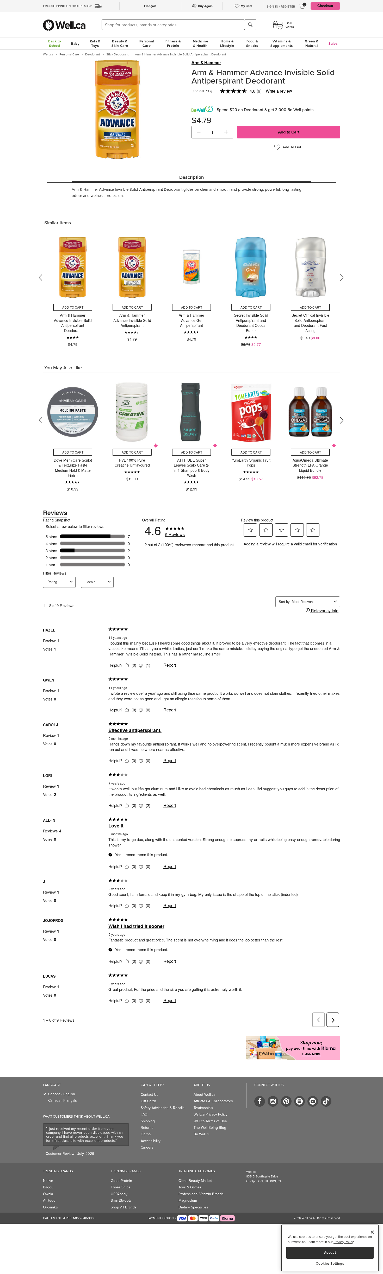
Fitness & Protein (173, 43)
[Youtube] (312, 1101)
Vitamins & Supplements (281, 43)
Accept (330, 1252)
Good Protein (121, 1180)
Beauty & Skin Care (120, 43)
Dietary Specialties (193, 1207)
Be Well (201, 1134)
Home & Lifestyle (227, 43)
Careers (147, 1147)
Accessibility (150, 1141)
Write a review (279, 91)
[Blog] (299, 1101)
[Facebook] (259, 1101)
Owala (48, 1194)
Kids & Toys (95, 43)
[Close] (372, 1232)
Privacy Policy (343, 1241)
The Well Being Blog (210, 1127)
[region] (330, 1247)
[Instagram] (273, 1101)
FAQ (144, 1114)
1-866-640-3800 (84, 1218)
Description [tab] (191, 177)
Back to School (54, 43)
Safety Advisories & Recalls (162, 1108)
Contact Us (149, 1094)
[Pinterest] (286, 1101)
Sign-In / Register (281, 6)
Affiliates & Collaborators (213, 1101)
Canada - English (61, 1094)
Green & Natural (311, 43)
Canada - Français (62, 1100)
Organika (50, 1207)
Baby (75, 43)
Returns (147, 1127)
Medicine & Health (200, 43)
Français (150, 6)
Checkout (325, 6)
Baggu (48, 1187)
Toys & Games (189, 1187)
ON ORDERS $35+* (67, 6)
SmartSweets (121, 1200)
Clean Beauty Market (195, 1180)
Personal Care (146, 43)
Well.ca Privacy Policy (210, 1114)
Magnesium (187, 1200)
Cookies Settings (330, 1263)
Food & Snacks (252, 43)
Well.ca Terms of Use (210, 1121)
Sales (333, 43)
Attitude (49, 1200)
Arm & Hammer (206, 63)
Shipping (148, 1121)
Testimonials (203, 1108)
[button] (199, 132)
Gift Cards (149, 1101)
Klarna (146, 1134)
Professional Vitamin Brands (201, 1194)
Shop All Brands (124, 1207)
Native (48, 1180)
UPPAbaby (119, 1194)
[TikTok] (326, 1101)
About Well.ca (204, 1094)
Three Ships (120, 1187)
